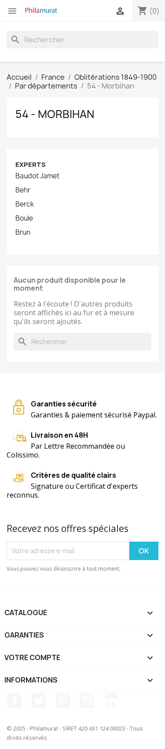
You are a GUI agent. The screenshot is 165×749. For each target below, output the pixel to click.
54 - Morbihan (54, 114)
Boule (24, 218)
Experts (30, 164)
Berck (24, 204)
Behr (22, 190)
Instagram (87, 701)
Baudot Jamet (37, 176)
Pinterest (63, 701)
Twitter (39, 701)
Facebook (14, 701)
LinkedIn (111, 701)
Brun (22, 232)
